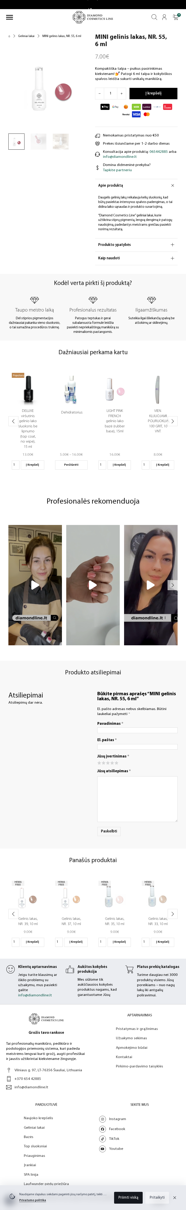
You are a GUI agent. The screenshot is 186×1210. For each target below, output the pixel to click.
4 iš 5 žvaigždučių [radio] (112, 762)
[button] (175, 17)
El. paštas (107, 740)
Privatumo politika (32, 1200)
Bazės (28, 1147)
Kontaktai (124, 1067)
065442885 (158, 152)
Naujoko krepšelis (38, 1128)
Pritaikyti (157, 1198)
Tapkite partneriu (117, 170)
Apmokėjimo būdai (131, 1057)
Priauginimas (34, 1166)
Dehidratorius (72, 412)
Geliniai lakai (26, 36)
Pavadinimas (110, 724)
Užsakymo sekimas (131, 1048)
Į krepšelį (32, 464)
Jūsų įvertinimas (113, 756)
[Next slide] (173, 421)
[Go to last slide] (13, 421)
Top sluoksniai (35, 1156)
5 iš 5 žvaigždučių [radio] (116, 762)
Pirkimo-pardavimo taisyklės (139, 1076)
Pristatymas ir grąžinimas (137, 1039)
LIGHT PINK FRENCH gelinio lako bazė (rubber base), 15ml (115, 421)
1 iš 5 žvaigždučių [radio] (99, 762)
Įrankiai (30, 1175)
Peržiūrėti (71, 464)
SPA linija (31, 1184)
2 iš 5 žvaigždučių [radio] (103, 762)
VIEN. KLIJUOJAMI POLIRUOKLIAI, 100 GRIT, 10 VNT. (159, 421)
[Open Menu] (9, 17)
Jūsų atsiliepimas (114, 771)
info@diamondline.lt (120, 157)
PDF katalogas (89, 1005)
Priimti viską (128, 1198)
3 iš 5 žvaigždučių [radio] (107, 762)
